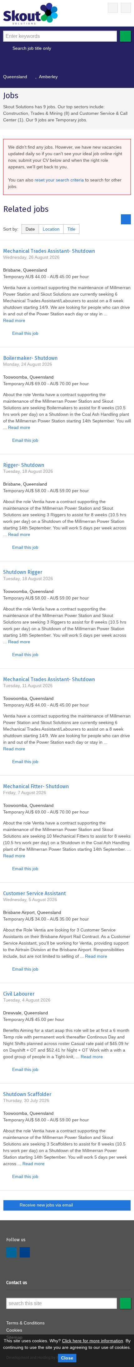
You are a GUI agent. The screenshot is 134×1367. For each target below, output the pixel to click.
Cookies (14, 1330)
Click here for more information (92, 1340)
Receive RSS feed (126, 219)
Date (30, 229)
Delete (31, 76)
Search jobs (125, 36)
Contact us (16, 1282)
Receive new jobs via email (46, 1204)
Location (51, 229)
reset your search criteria (59, 179)
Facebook (25, 1252)
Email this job (25, 333)
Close (67, 1357)
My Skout (113, 8)
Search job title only (31, 48)
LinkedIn (11, 1252)
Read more (14, 320)
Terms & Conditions (25, 1322)
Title (71, 229)
